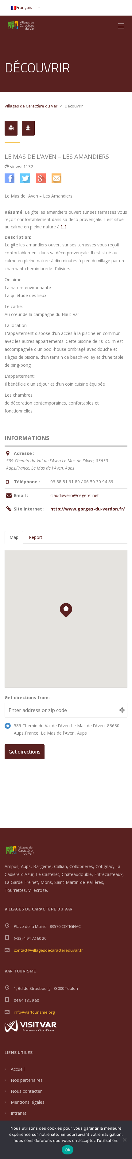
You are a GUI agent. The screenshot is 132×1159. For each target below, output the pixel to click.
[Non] (124, 1140)
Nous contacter (26, 1091)
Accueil (18, 1069)
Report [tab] (35, 537)
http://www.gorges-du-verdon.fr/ (87, 509)
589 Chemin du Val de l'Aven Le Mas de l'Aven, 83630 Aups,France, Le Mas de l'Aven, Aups (66, 729)
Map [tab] (14, 537)
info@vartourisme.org (34, 1012)
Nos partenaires (27, 1080)
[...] (63, 227)
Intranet (18, 1113)
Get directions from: (27, 697)
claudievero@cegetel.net (74, 495)
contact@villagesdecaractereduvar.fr (48, 950)
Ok (67, 1149)
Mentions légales (28, 1102)
